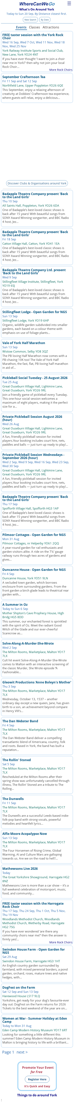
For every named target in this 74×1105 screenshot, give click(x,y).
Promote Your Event (38, 1069)
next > (22, 1052)
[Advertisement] (37, 141)
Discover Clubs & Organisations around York (37, 183)
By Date (45, 19)
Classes (34, 27)
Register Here (37, 1079)
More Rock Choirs (60, 70)
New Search (30, 19)
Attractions (51, 27)
